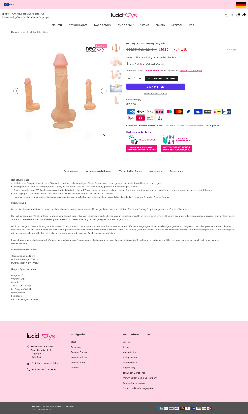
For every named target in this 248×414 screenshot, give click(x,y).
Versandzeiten (130, 352)
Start (73, 342)
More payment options (155, 93)
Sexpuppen (76, 347)
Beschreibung (71, 171)
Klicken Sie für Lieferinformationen (144, 125)
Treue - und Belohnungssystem (138, 388)
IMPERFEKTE (177, 25)
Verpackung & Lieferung (98, 171)
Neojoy (137, 99)
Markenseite (156, 171)
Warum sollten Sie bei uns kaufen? (140, 377)
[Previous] (16, 91)
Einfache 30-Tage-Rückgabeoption (185, 125)
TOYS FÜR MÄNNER (78, 25)
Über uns (127, 342)
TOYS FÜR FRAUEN (102, 25)
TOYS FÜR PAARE (126, 25)
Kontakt (126, 347)
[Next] (104, 91)
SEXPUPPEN (57, 25)
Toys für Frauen (79, 352)
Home (14, 32)
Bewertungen (177, 171)
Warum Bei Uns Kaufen (130, 171)
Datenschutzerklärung (134, 383)
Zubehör (75, 367)
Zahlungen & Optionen (134, 372)
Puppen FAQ (129, 367)
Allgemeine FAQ (130, 362)
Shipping (148, 57)
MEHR (191, 25)
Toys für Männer (79, 357)
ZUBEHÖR (144, 25)
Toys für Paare (78, 362)
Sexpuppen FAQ (214, 125)
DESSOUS (160, 25)
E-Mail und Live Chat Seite (45, 363)
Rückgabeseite (130, 357)
